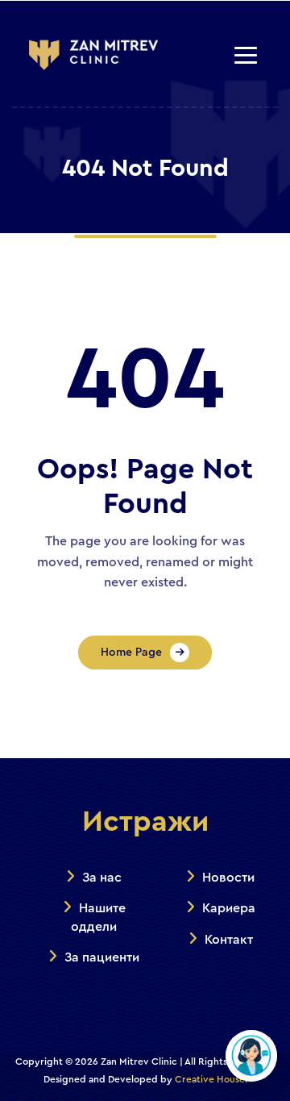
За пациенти (101, 957)
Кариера (228, 908)
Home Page (131, 652)
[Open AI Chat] (251, 1056)
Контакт (229, 939)
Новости (228, 877)
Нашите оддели (98, 917)
